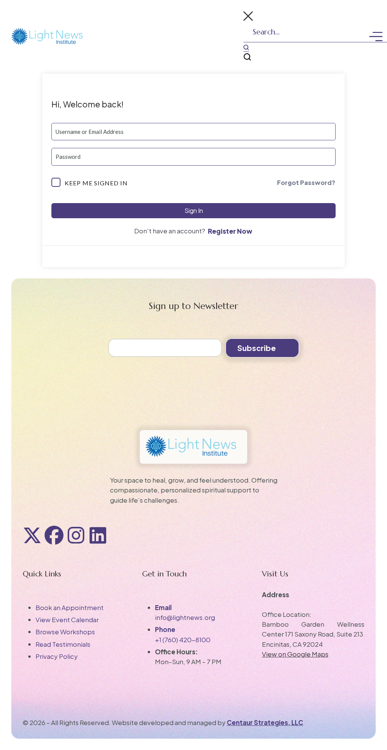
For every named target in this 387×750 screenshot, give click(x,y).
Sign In (193, 210)
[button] (248, 17)
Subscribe (256, 347)
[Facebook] (54, 535)
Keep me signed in (96, 182)
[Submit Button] (246, 47)
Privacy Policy (57, 656)
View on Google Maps (295, 654)
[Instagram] (76, 535)
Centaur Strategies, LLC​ (265, 722)
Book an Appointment (70, 607)
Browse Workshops (65, 631)
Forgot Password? (306, 182)
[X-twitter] (32, 535)
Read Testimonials (63, 644)
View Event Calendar (67, 619)
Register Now (230, 231)
